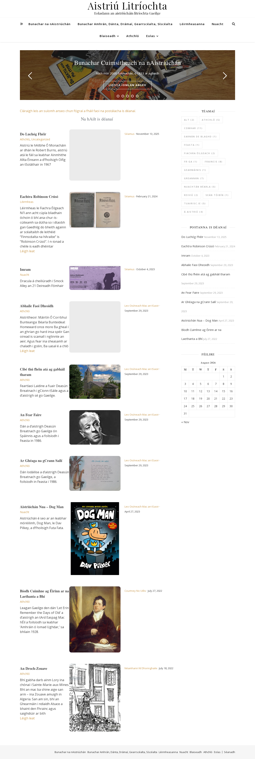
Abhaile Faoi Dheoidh (36, 305)
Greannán (194, 178)
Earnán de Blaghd (200, 136)
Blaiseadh (108, 36)
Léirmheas (26, 202)
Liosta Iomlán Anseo (127, 85)
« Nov (185, 422)
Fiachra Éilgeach (199, 153)
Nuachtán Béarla (200, 186)
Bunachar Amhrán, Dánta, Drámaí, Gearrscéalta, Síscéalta (125, 24)
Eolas (150, 36)
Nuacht (218, 24)
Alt (189, 119)
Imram (25, 269)
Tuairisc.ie (195, 203)
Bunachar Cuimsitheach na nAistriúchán (127, 62)
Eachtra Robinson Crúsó (39, 196)
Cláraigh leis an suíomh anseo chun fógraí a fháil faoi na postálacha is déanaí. (78, 111)
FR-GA (190, 161)
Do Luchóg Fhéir (33, 134)
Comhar (193, 128)
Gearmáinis (195, 169)
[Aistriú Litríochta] (127, 9)
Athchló (132, 36)
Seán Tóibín (217, 195)
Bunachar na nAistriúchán (49, 24)
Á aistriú (193, 211)
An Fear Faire (30, 414)
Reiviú (191, 195)
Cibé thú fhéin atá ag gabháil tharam (205, 274)
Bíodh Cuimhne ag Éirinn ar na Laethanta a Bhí (44, 593)
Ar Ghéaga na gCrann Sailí (41, 460)
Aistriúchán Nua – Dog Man (42, 506)
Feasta (192, 144)
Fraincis (214, 161)
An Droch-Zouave (33, 668)
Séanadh (229, 752)
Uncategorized (40, 139)
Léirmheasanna (192, 24)
